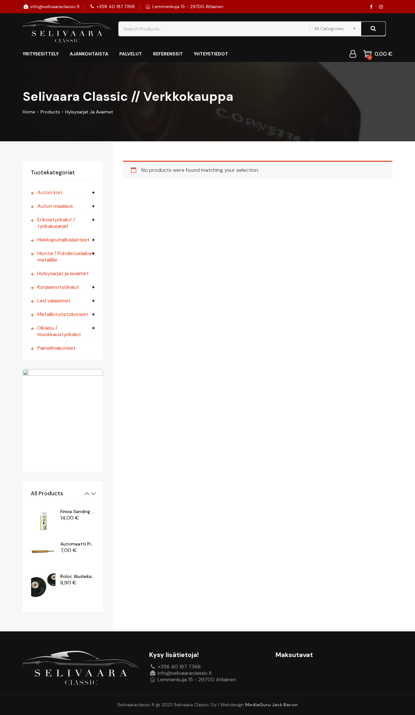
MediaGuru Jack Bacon (271, 705)
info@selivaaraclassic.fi (54, 6)
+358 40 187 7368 (115, 6)
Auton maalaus (55, 206)
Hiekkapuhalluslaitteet (63, 240)
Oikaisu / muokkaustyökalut (59, 331)
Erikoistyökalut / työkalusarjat (56, 223)
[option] (63, 520)
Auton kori (49, 192)
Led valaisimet (54, 301)
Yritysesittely (41, 54)
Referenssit (168, 54)
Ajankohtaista (89, 54)
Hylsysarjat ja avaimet (63, 273)
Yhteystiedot (211, 54)
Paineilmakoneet (56, 348)
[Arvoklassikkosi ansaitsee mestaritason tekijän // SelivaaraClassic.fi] (67, 29)
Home (29, 112)
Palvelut (130, 54)
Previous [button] (87, 493)
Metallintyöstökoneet (62, 314)
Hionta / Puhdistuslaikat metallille (65, 256)
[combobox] (335, 29)
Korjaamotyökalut (58, 287)
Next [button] (93, 493)
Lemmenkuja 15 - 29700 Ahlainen (187, 6)
